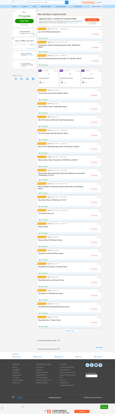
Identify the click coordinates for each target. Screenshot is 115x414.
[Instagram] (32, 79)
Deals (34, 6)
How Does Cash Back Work (67, 367)
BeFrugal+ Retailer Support (67, 385)
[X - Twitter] (21, 79)
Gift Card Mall (78, 6)
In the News (16, 377)
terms (69, 22)
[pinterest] (100, 365)
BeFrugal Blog (16, 370)
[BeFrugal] (18, 1)
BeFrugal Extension (41, 375)
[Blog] (27, 79)
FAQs (61, 377)
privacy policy (75, 22)
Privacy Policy (32, 48)
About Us (15, 367)
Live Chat (62, 380)
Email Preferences (65, 370)
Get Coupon (95, 34)
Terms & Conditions (18, 380)
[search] (66, 2)
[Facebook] (15, 79)
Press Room (16, 372)
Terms (27, 48)
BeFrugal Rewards (61, 6)
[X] (92, 365)
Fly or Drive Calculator (42, 377)
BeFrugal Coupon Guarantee (67, 372)
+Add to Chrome (96, 6)
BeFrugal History (17, 375)
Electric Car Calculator (42, 382)
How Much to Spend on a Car (44, 380)
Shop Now (24, 21)
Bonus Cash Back (46, 6)
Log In (99, 2)
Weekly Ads (39, 370)
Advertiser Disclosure (55, 397)
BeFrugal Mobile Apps (42, 372)
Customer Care (64, 382)
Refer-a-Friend (40, 367)
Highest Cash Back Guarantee (68, 375)
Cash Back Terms (24, 24)
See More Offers (70, 331)
